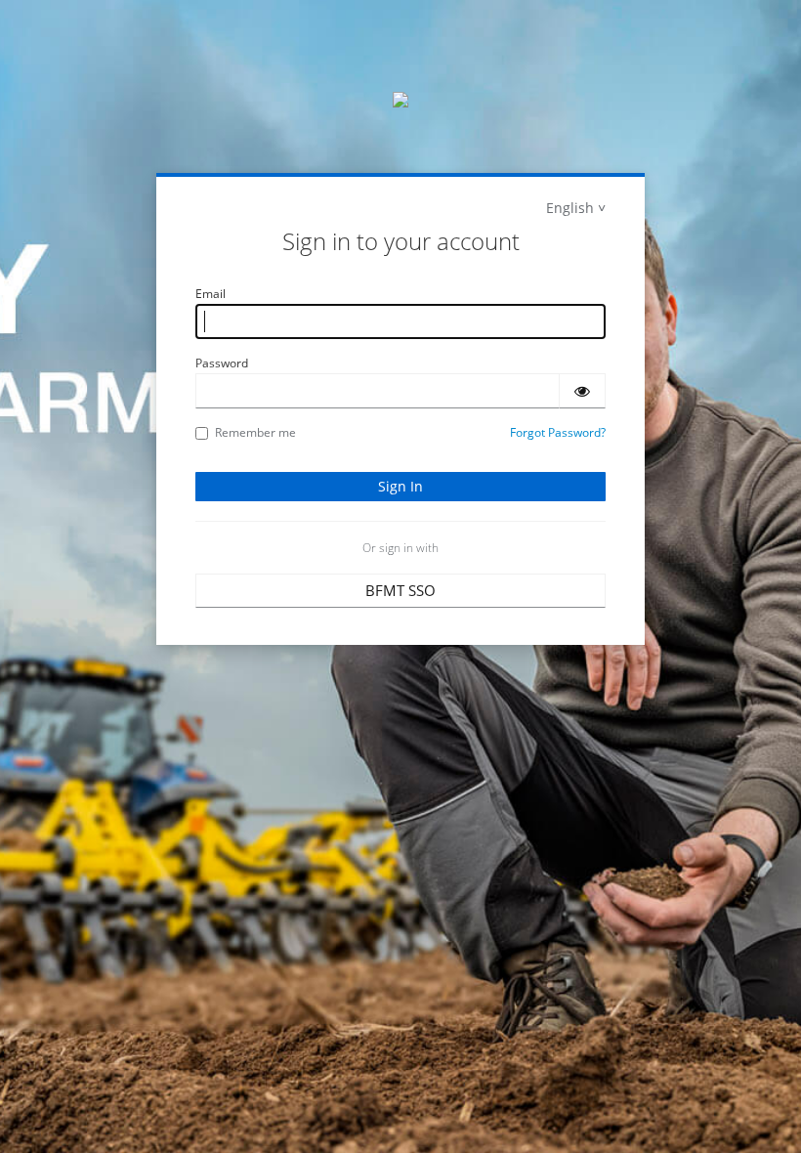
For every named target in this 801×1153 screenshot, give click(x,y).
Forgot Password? (558, 432)
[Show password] (582, 390)
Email (210, 293)
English (570, 207)
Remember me (255, 432)
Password (221, 363)
